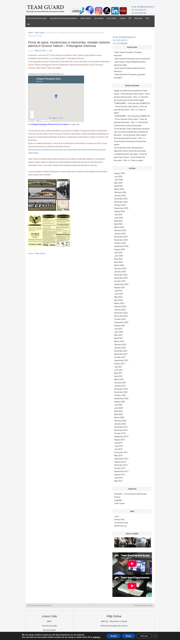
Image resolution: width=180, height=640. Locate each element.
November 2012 (121, 465)
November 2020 (121, 392)
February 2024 (120, 268)
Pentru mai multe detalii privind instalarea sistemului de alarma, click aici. (67, 165)
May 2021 (118, 373)
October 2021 (120, 357)
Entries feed (119, 519)
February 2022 (120, 345)
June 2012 (118, 478)
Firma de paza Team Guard (37, 18)
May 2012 (118, 481)
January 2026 (120, 195)
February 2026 (120, 192)
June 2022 (118, 332)
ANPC (49, 621)
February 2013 (120, 462)
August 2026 (119, 173)
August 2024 (119, 249)
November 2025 (121, 202)
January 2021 (120, 386)
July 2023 (118, 291)
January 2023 (120, 310)
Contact (122, 18)
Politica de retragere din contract (114, 626)
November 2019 (121, 430)
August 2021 (119, 364)
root (50, 51)
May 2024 (118, 259)
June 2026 (118, 180)
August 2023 (119, 287)
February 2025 (120, 230)
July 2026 (118, 176)
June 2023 (118, 294)
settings (96, 637)
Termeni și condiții (49, 626)
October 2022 (120, 319)
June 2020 (118, 408)
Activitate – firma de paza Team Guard (130, 494)
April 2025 (118, 224)
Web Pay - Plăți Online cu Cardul (114, 621)
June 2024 (118, 256)
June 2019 (118, 446)
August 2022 (119, 325)
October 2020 (120, 395)
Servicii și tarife (49, 630)
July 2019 (118, 443)
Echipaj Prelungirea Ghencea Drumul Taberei (50, 124)
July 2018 (118, 449)
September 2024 (121, 246)
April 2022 (118, 338)
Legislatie (118, 500)
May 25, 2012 (40, 51)
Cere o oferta (111, 18)
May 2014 (118, 456)
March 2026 (119, 189)
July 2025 (118, 215)
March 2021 (119, 379)
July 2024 (118, 253)
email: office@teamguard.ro (143, 7)
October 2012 (120, 468)
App (28, 24)
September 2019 (121, 436)
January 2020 (120, 424)
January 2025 (120, 234)
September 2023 (121, 284)
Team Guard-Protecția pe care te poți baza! (132, 59)
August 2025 (119, 211)
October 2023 (120, 281)
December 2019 (121, 427)
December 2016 (121, 452)
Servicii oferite (86, 18)
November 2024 (121, 240)
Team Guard (39, 33)
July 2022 (118, 329)
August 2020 (119, 402)
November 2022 (121, 316)
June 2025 (118, 218)
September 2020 (121, 398)
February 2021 (120, 383)
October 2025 (120, 205)
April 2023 (118, 300)
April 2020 (118, 414)
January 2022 (120, 348)
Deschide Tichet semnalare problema (63, 18)
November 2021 (121, 354)
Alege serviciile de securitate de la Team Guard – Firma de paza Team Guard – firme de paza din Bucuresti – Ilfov (132, 94)
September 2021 (121, 360)
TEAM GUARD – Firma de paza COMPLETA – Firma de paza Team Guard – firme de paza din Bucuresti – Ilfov (132, 106)
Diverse (117, 497)
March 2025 (119, 227)
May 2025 (118, 221)
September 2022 (121, 322)
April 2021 (118, 376)
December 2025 (121, 199)
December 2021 (121, 351)
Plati (147, 18)
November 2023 (121, 278)
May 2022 (118, 335)
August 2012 (119, 475)
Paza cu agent (137, 160)
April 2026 (118, 186)
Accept (113, 636)
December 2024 (121, 237)
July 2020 (118, 405)
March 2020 (119, 417)
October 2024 (120, 243)
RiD (130, 18)
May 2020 (118, 411)
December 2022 (121, 313)
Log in (116, 516)
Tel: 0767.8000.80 (138, 13)
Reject (128, 636)
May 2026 (118, 183)
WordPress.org (120, 526)
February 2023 (120, 306)
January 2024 (120, 272)
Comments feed (121, 523)
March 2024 (119, 265)
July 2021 (118, 367)
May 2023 (118, 297)
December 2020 (121, 389)
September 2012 (121, 471)
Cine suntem (99, 18)
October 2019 (120, 433)
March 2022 (119, 341)
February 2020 (120, 421)
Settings (144, 636)
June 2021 (118, 370)
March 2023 (119, 303)
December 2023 (121, 275)
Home (30, 33)
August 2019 (119, 440)
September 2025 (121, 208)
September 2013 (121, 459)
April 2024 (118, 262)
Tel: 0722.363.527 (138, 10)
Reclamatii (138, 18)
